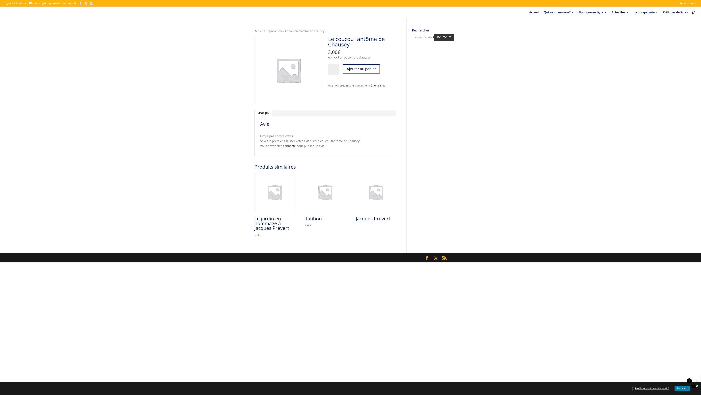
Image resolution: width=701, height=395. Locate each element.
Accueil (534, 12)
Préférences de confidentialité (652, 388)
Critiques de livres (675, 12)
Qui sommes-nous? (557, 12)
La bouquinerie (644, 12)
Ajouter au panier (361, 68)
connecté (289, 146)
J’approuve (682, 388)
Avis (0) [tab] (263, 113)
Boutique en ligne (591, 12)
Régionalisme (274, 31)
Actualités (618, 12)
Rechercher (443, 37)
